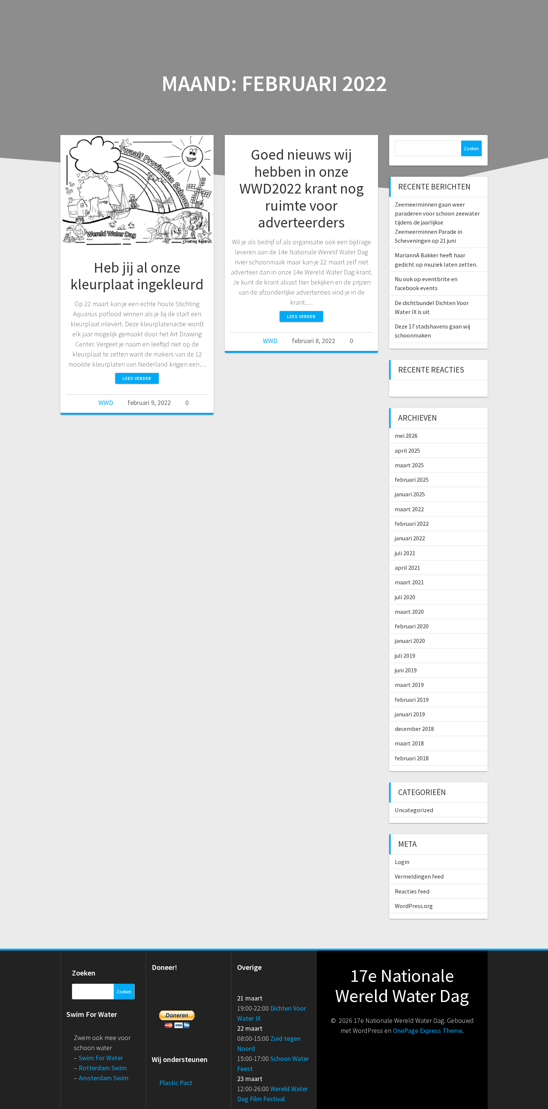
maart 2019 (409, 684)
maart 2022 (409, 509)
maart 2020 (409, 611)
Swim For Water (101, 1057)
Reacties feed (412, 891)
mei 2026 (406, 435)
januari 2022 (410, 538)
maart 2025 (409, 465)
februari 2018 (412, 758)
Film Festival (267, 1098)
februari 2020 (412, 626)
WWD (105, 402)
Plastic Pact (175, 1082)
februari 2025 (412, 479)
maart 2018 (409, 743)
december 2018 (414, 728)
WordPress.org (414, 905)
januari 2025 (410, 494)
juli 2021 (405, 553)
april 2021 (407, 567)
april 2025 (407, 450)
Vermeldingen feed (419, 876)
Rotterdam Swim (103, 1068)
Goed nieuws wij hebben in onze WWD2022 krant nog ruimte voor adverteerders (301, 188)
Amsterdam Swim (104, 1078)
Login (402, 861)
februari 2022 (412, 523)
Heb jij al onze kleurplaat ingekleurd (137, 276)
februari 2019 (412, 699)
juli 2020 (405, 597)
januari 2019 (410, 714)
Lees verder (137, 378)
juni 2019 (406, 670)
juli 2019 (405, 655)
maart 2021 (409, 582)
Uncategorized (414, 810)
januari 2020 (410, 640)
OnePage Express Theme (427, 1030)
